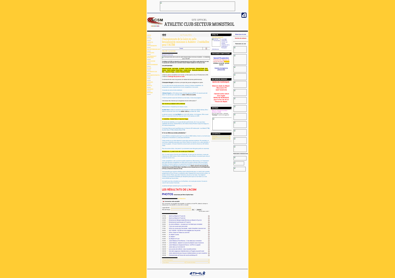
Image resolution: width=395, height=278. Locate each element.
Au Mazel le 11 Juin (174, 239)
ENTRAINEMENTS (152, 46)
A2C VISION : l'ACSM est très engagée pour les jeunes (184, 230)
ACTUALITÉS (150, 53)
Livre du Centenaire (217, 37)
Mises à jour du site (240, 34)
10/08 (164, 241)
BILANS (149, 68)
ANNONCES (150, 89)
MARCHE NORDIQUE (152, 64)
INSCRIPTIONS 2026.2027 (153, 49)
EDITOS (149, 35)
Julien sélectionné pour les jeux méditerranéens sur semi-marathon (188, 253)
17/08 (164, 226)
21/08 (164, 220)
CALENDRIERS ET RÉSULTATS (151, 57)
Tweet (181, 48)
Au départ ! (172, 236)
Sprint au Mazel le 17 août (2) (177, 218)
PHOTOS (167, 194)
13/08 (164, 234)
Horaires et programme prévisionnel (221, 69)
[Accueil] (155, 26)
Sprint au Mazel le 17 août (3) (177, 216)
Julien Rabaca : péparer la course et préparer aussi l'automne (186, 243)
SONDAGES (150, 82)
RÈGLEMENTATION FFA (153, 75)
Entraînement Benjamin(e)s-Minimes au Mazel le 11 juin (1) (185, 220)
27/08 (164, 216)
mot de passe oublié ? (204, 211)
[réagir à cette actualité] (209, 216)
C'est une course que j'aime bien (178, 226)
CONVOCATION (151, 61)
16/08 (164, 230)
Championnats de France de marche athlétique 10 (183, 255)
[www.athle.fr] (244, 17)
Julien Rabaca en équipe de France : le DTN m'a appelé (184, 245)
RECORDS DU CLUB (152, 71)
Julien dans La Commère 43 (177, 247)
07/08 (164, 245)
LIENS (148, 78)
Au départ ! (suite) (174, 234)
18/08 (164, 224)
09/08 (164, 243)
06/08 (164, 247)
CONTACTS (150, 42)
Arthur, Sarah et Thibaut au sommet (179, 232)
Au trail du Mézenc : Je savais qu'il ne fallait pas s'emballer (185, 224)
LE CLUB (149, 38)
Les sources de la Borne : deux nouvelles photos (182, 249)
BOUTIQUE (150, 92)
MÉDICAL (149, 85)
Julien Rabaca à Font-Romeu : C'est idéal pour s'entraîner (185, 241)
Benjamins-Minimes (167, 55)
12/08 (164, 239)
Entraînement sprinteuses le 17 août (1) (180, 222)
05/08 (164, 251)
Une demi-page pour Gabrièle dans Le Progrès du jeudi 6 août (186, 251)
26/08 (164, 218)
